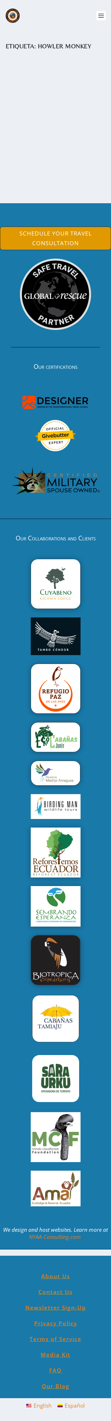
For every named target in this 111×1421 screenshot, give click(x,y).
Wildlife (65, 132)
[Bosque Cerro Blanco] (56, 83)
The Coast (49, 132)
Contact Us (55, 1292)
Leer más (28, 177)
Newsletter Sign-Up (55, 1307)
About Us (55, 1276)
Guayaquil (88, 128)
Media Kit (56, 1354)
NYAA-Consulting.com (55, 1237)
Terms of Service (55, 1339)
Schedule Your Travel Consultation (55, 238)
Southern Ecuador (25, 132)
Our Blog (55, 1386)
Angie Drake (27, 128)
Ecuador (72, 128)
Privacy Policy (55, 1323)
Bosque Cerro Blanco (48, 119)
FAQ (55, 1370)
